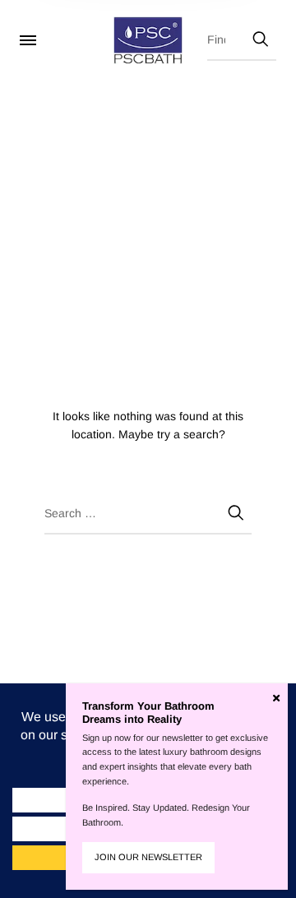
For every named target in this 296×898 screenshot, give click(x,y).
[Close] (276, 698)
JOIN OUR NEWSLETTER (148, 857)
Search (259, 36)
